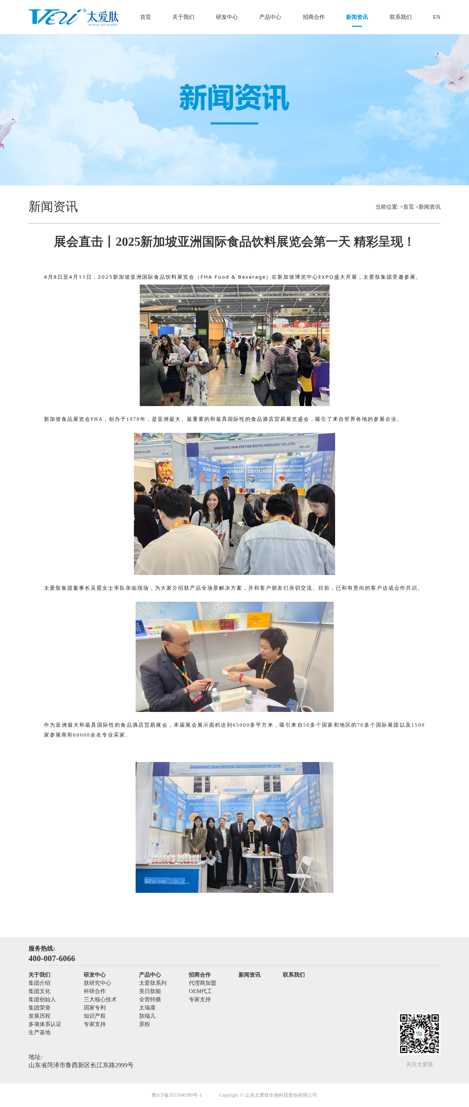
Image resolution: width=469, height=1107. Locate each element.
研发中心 (227, 17)
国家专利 (95, 1008)
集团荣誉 (39, 1008)
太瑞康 (147, 1008)
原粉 (144, 1024)
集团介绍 (39, 983)
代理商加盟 (202, 983)
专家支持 (95, 1024)
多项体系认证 (44, 1024)
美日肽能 (150, 991)
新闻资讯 (357, 17)
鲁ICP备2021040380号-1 (177, 1095)
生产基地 (39, 1032)
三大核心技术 (100, 999)
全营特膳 (150, 999)
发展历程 (39, 1016)
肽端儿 (147, 1016)
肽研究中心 (97, 983)
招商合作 (314, 17)
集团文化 (39, 991)
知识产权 (95, 1016)
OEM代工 (200, 991)
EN (437, 17)
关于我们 (183, 17)
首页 (145, 17)
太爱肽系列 (153, 983)
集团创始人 (42, 999)
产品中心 (270, 17)
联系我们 (401, 17)
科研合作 (95, 991)
